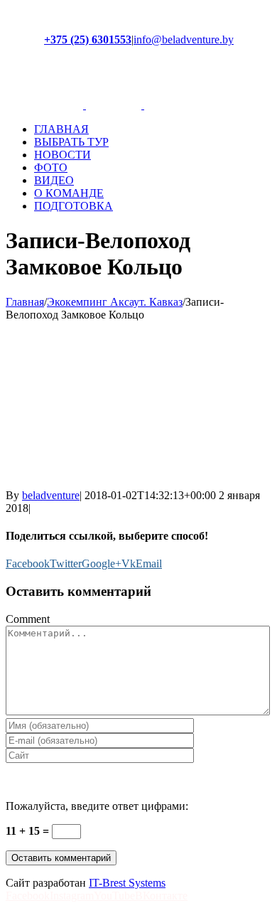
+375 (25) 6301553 (87, 39)
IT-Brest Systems (127, 883)
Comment (28, 619)
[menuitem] (152, 129)
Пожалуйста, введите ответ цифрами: (97, 806)
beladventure (51, 495)
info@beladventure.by (184, 39)
